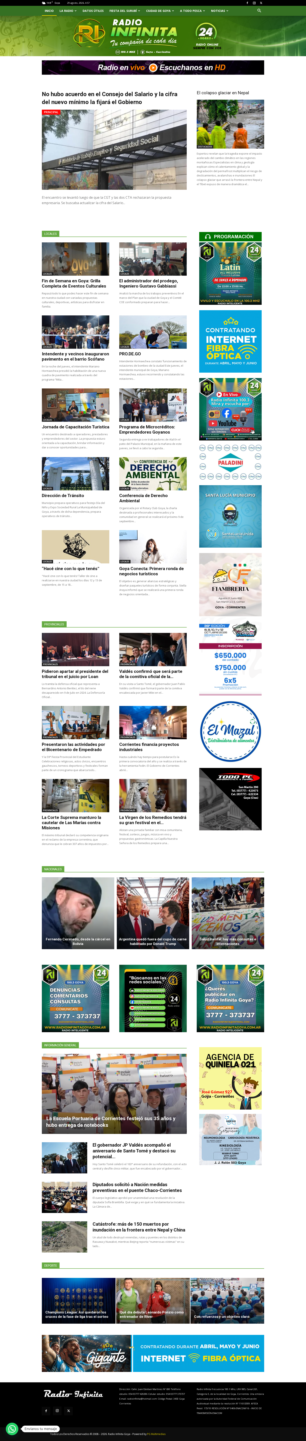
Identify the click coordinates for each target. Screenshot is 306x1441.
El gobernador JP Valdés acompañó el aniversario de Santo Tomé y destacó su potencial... (134, 1150)
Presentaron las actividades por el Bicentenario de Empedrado (73, 747)
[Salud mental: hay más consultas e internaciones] (228, 913)
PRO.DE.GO (130, 353)
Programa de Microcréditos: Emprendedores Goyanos (147, 429)
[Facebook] (247, 3)
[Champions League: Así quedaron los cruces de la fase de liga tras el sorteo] (79, 1301)
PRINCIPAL (51, 112)
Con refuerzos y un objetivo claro (221, 1317)
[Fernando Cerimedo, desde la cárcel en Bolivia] (78, 913)
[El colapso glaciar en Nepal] (230, 124)
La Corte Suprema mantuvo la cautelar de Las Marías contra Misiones (71, 822)
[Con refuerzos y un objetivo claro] (227, 1301)
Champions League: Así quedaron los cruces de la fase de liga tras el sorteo (76, 1314)
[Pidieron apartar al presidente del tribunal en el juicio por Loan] (75, 649)
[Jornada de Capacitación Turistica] (75, 405)
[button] (259, 11)
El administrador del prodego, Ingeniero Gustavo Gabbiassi (148, 283)
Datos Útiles (93, 11)
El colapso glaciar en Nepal (223, 92)
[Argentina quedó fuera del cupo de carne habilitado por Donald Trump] (153, 913)
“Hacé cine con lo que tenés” (70, 568)
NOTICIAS (218, 11)
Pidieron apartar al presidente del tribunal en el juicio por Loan (75, 674)
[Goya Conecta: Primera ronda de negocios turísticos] (153, 546)
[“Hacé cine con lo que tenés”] (75, 546)
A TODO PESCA (191, 11)
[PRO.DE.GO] (153, 332)
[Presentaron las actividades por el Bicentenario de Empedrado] (75, 722)
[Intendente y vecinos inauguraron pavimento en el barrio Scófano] (75, 332)
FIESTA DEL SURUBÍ (123, 11)
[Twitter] (261, 3)
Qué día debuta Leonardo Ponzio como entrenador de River (152, 1314)
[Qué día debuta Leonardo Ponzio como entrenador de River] (153, 1301)
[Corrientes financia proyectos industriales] (153, 722)
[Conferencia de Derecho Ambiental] (153, 473)
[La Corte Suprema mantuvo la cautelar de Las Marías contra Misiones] (75, 795)
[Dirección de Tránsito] (75, 473)
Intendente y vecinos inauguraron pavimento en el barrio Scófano (75, 356)
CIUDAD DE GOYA (158, 11)
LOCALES (47, 273)
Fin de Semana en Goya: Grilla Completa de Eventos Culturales (74, 283)
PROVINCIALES (50, 664)
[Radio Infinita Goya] (63, 41)
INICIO (49, 11)
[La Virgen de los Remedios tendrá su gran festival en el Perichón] (153, 795)
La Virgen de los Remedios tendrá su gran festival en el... (152, 820)
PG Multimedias (156, 1434)
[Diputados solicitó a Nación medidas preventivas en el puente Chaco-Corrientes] (64, 1197)
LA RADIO (66, 11)
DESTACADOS (205, 146)
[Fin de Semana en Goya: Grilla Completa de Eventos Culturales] (75, 259)
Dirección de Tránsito (63, 495)
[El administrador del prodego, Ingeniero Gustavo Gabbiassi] (153, 259)
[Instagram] (254, 3)
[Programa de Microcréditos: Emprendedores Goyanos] (153, 405)
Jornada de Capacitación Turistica (75, 426)
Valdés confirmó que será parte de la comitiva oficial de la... (150, 674)
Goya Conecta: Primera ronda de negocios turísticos (151, 571)
